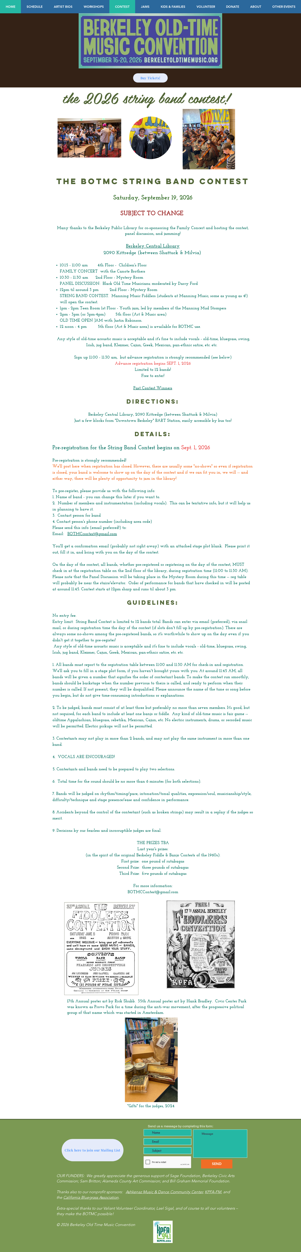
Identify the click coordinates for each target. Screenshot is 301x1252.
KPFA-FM (213, 1192)
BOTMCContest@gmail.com (153, 892)
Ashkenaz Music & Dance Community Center (164, 1192)
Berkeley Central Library (153, 246)
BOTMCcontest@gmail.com (92, 534)
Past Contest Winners (152, 388)
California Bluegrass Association (91, 1197)
